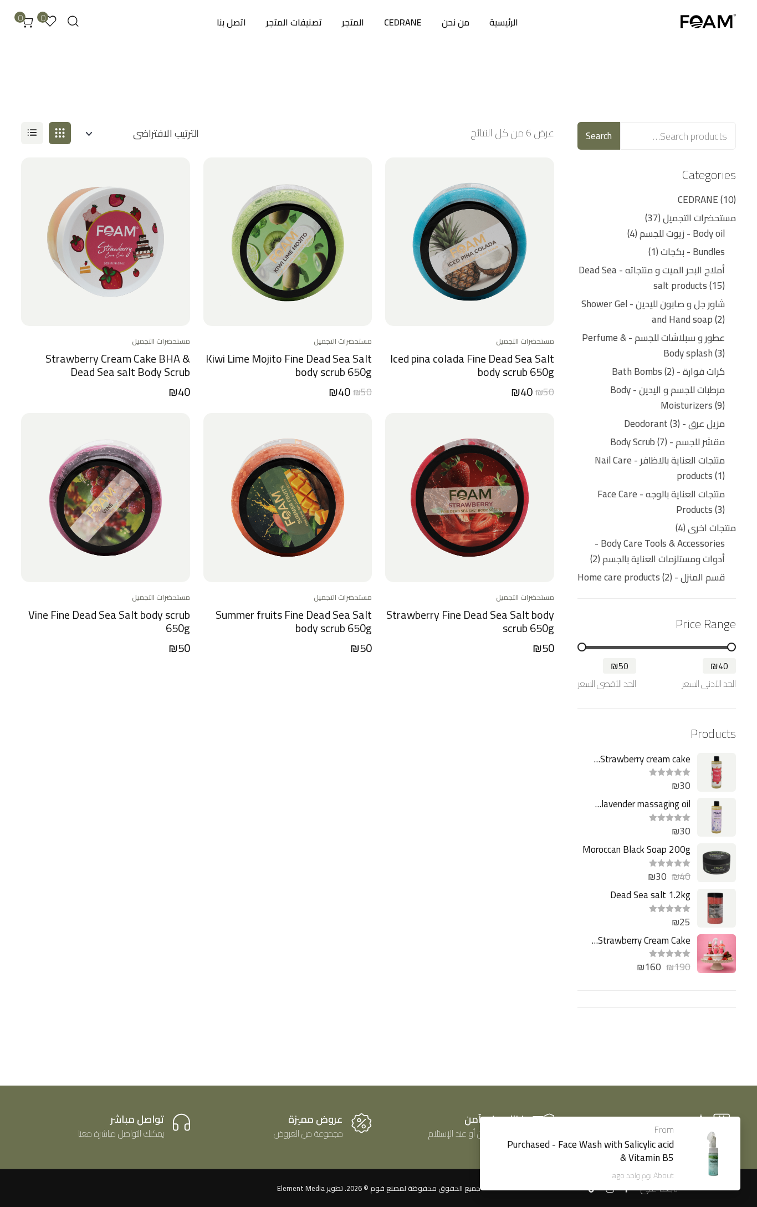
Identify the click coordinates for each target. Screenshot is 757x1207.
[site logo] (708, 22)
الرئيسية (503, 22)
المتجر (353, 22)
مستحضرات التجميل (525, 341)
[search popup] (73, 21)
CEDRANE (403, 22)
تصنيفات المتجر (294, 22)
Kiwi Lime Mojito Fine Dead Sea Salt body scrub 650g (289, 365)
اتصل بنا (231, 22)
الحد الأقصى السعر (606, 683)
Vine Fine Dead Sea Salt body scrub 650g (109, 621)
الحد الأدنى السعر (709, 683)
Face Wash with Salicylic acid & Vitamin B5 (616, 1151)
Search (599, 136)
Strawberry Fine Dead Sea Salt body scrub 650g (470, 621)
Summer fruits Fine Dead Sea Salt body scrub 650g (294, 621)
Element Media (301, 1188)
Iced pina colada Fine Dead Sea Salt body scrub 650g (472, 365)
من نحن (455, 22)
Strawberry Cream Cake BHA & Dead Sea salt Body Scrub (117, 365)
